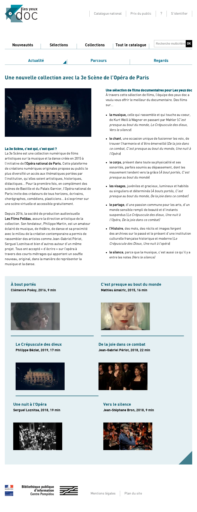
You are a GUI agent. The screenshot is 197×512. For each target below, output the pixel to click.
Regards (161, 61)
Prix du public (140, 13)
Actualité (36, 61)
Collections (95, 45)
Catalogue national (108, 13)
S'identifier (179, 13)
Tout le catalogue (131, 45)
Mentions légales (103, 493)
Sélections (59, 45)
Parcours (99, 61)
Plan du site (133, 493)
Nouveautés (22, 45)
